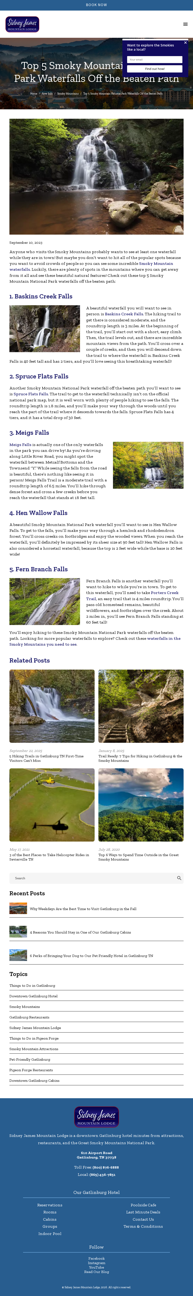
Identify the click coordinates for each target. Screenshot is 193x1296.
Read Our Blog (96, 1271)
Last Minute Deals (143, 1212)
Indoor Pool (49, 1233)
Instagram (96, 1263)
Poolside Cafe (143, 1205)
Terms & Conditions (143, 1226)
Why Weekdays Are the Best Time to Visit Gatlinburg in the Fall (83, 909)
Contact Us (143, 1219)
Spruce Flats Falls (31, 393)
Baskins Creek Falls (124, 313)
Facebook (96, 1258)
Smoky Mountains (68, 93)
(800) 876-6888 (105, 1167)
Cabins (49, 1219)
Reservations (49, 1205)
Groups (50, 1226)
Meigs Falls (20, 444)
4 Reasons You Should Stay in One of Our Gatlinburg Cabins (80, 932)
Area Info (47, 93)
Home (33, 93)
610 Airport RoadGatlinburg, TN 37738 (96, 1155)
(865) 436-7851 (102, 1174)
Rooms (49, 1212)
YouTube (96, 1267)
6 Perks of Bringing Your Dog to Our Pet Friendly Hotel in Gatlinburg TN (91, 955)
